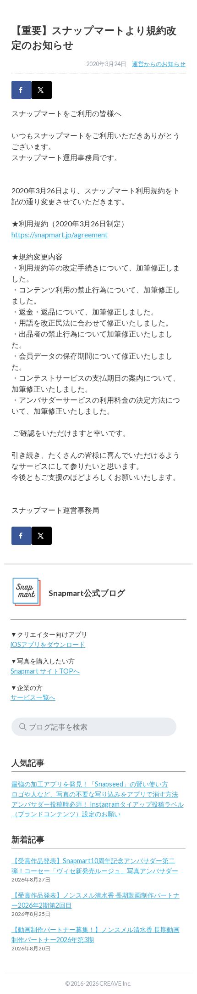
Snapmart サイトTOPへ (45, 671)
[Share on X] (42, 90)
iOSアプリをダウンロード (48, 644)
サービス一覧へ (33, 697)
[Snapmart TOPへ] (27, 593)
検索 (22, 726)
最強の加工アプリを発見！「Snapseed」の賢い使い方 (89, 784)
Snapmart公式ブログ (87, 593)
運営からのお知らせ (159, 63)
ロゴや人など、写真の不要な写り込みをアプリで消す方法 (94, 794)
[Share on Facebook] (21, 90)
